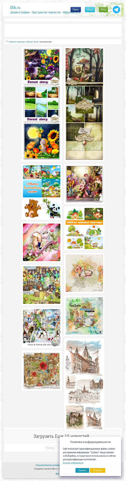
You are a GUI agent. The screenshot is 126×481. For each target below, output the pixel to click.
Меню (90, 9)
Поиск (76, 9)
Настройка (97, 470)
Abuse (58, 473)
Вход (103, 9)
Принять (82, 470)
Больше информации (73, 463)
